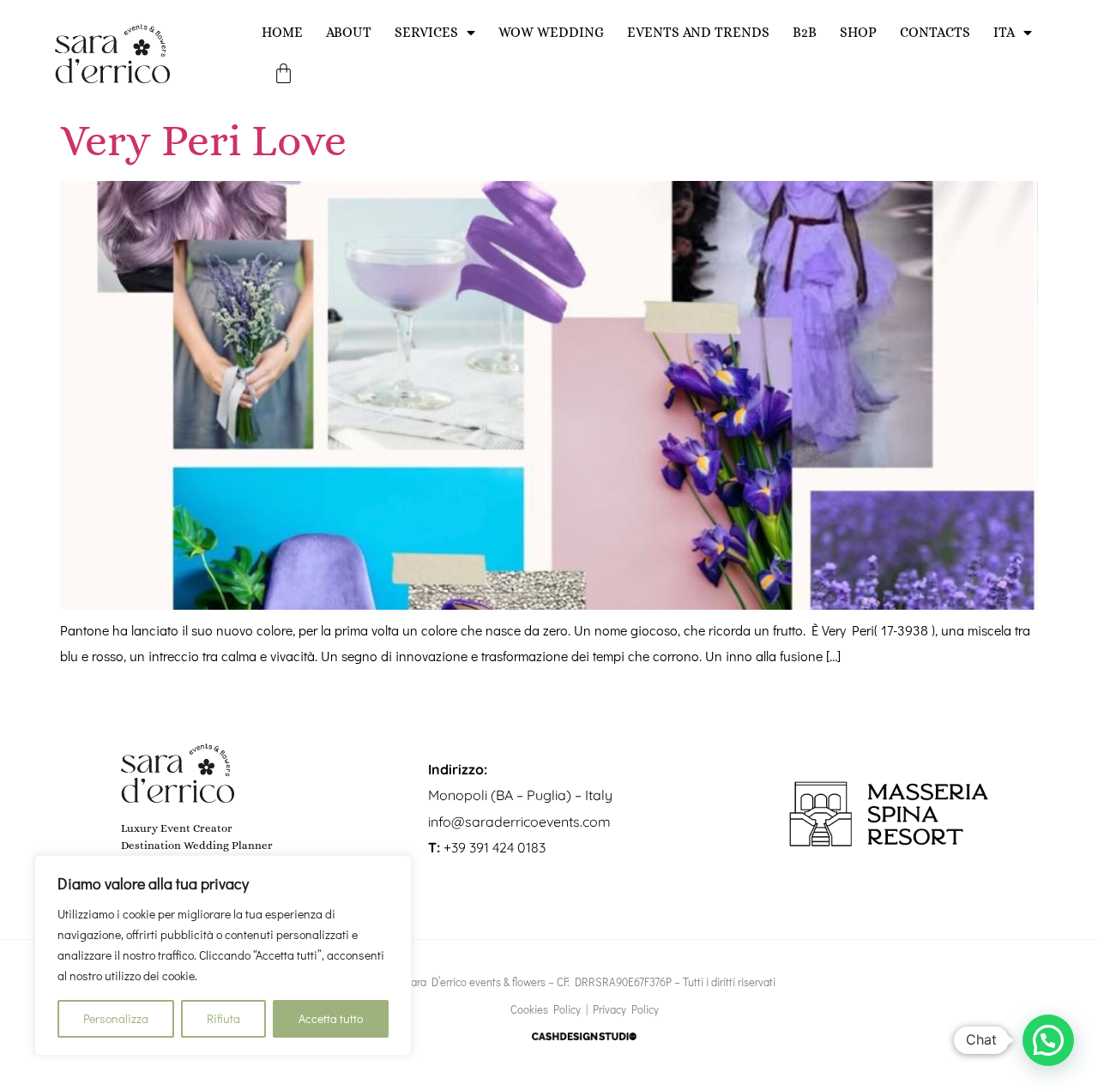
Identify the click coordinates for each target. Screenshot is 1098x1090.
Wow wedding (551, 32)
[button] (1048, 1040)
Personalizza (115, 1018)
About (348, 32)
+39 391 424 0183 (487, 847)
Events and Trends (698, 32)
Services (426, 32)
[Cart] (283, 73)
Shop (858, 32)
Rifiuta (223, 1018)
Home (282, 32)
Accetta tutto (331, 1018)
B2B (805, 32)
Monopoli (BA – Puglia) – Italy (520, 795)
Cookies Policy (545, 1009)
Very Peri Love (203, 140)
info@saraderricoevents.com (519, 821)
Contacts (935, 32)
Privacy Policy (626, 1009)
